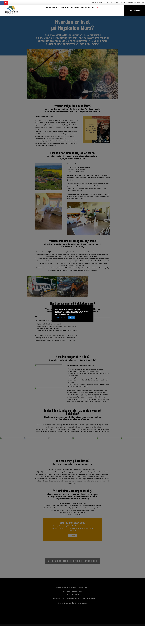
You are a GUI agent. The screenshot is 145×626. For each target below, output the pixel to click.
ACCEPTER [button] (71, 317)
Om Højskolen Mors (52, 7)
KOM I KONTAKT (135, 10)
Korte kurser (75, 7)
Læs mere (66, 314)
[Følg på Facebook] (2, 3)
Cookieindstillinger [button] (61, 317)
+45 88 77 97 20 (117, 2)
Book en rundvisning (87, 7)
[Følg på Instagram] (6, 3)
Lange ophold (65, 7)
